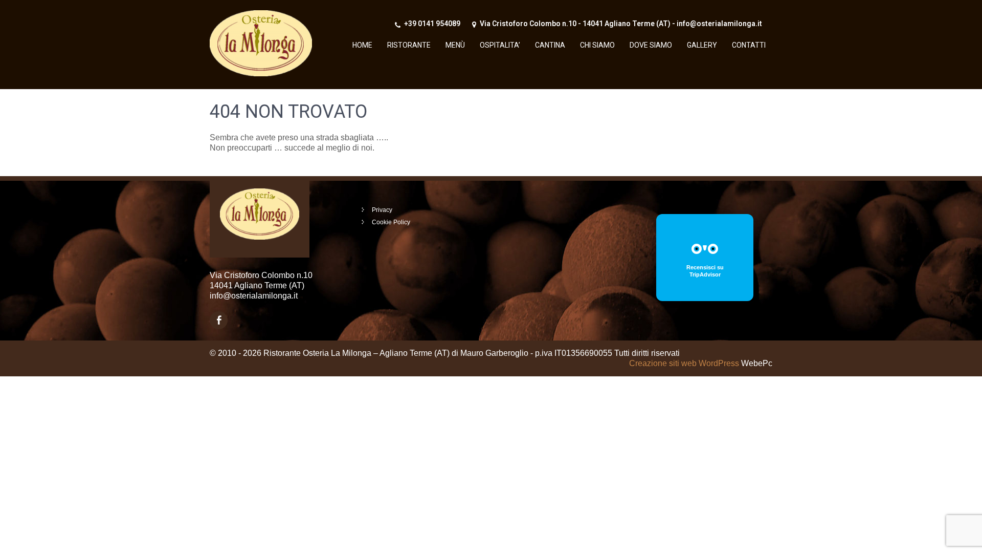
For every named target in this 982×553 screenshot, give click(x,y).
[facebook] (219, 320)
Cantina (550, 45)
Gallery (702, 45)
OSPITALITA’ (500, 45)
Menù (455, 45)
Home (362, 45)
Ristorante (409, 45)
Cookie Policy (391, 222)
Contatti (749, 45)
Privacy (382, 210)
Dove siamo (651, 45)
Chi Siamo (597, 45)
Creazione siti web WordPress (684, 363)
